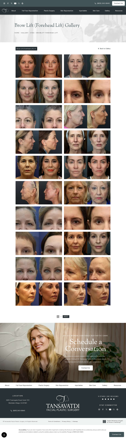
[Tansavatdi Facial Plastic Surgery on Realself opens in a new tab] (19, 3)
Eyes (32, 33)
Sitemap (75, 421)
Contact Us (118, 3)
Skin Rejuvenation (67, 11)
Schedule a (85, 344)
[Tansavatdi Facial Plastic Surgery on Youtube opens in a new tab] (15, 3)
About (13, 11)
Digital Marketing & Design (115, 421)
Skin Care (96, 11)
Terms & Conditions (54, 421)
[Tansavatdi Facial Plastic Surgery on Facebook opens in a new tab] (8, 3)
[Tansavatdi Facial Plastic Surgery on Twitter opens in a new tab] (11, 3)
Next (66, 317)
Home (17, 33)
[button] (4, 435)
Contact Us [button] (116, 434)
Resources (119, 11)
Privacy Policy (66, 421)
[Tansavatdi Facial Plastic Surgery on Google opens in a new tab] (22, 3)
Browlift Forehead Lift (47, 33)
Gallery (107, 11)
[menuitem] (4, 3)
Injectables (83, 11)
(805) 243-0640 (78, 432)
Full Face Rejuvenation (30, 11)
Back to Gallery (104, 48)
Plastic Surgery (49, 11)
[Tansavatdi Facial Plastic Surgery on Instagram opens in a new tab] (4, 3)
